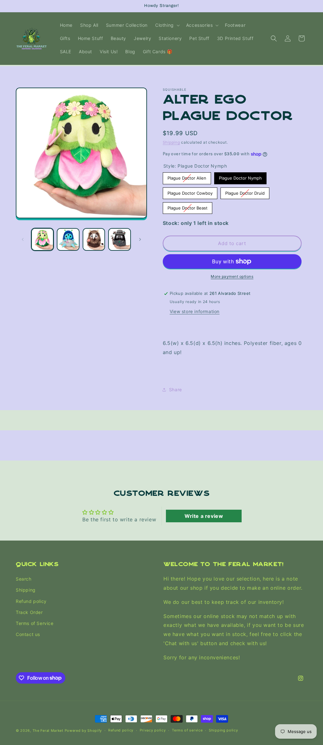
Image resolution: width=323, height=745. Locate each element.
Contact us (28, 634)
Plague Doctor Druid (245, 191)
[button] (166, 25)
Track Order (29, 612)
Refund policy (31, 601)
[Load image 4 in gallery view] (119, 239)
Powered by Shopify (83, 730)
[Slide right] (140, 239)
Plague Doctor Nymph (240, 176)
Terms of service (187, 730)
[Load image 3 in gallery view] (94, 239)
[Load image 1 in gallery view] (42, 239)
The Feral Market (47, 730)
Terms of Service (35, 623)
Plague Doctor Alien (187, 176)
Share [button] (175, 389)
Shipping (171, 142)
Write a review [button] (204, 516)
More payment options (232, 276)
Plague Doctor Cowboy (190, 191)
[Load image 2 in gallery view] (68, 239)
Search (24, 579)
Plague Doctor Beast (187, 206)
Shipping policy (223, 730)
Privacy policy (153, 730)
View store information (195, 311)
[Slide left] (23, 239)
